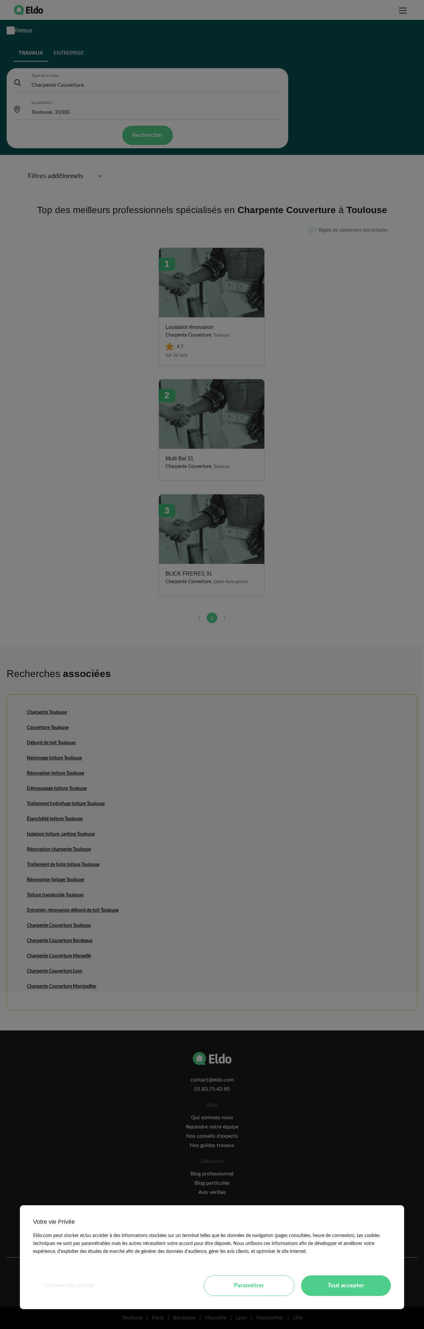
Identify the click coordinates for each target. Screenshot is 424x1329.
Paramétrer (249, 1286)
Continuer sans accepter (69, 1285)
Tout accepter (346, 1286)
